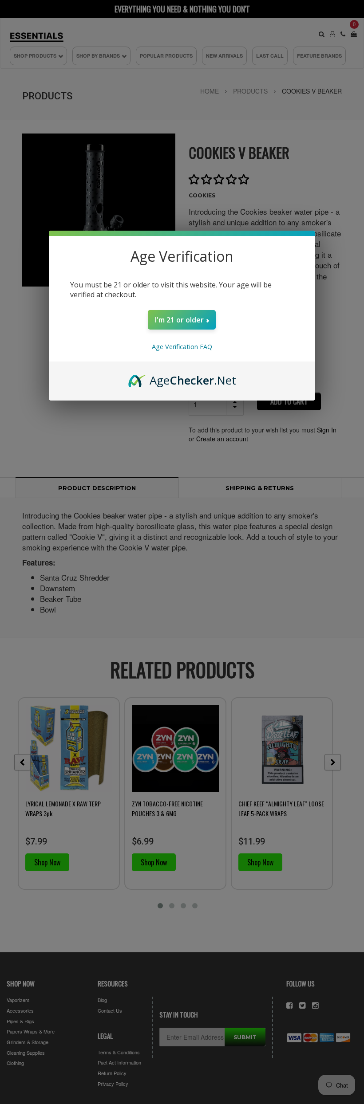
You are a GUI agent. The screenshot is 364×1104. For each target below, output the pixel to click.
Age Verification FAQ (182, 346)
